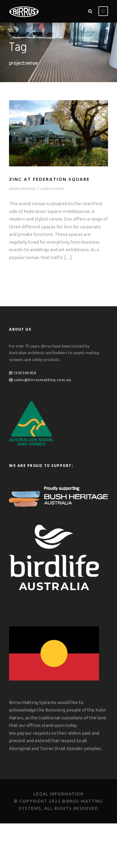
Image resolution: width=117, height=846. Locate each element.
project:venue (52, 189)
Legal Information (59, 794)
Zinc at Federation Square (49, 180)
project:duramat (22, 189)
